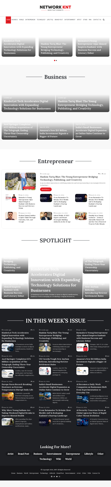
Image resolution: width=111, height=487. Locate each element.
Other (85, 20)
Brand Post (59, 20)
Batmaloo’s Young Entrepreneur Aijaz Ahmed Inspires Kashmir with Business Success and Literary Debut (92, 46)
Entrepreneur (30, 20)
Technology (41, 20)
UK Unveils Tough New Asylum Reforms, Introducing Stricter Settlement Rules (54, 362)
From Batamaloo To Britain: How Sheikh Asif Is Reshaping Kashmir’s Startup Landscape (61, 202)
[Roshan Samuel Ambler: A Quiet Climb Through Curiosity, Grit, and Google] (11, 216)
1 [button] (54, 60)
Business (15, 20)
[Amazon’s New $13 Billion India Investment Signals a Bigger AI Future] (55, 126)
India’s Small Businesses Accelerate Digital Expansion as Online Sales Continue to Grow (54, 387)
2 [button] (56, 60)
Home (8, 20)
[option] (18, 41)
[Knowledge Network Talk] (55, 8)
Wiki (90, 20)
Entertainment (69, 20)
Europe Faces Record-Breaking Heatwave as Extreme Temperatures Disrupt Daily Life (17, 387)
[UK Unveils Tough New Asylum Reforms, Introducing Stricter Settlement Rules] (45, 371)
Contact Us (97, 20)
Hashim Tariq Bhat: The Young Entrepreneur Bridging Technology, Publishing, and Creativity (80, 105)
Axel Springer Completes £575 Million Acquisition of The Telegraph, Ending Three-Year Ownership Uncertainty (18, 130)
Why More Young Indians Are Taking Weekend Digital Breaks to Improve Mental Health (18, 413)
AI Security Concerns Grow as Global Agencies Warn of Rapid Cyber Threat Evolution (91, 413)
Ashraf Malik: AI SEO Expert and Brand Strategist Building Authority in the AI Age (62, 219)
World (21, 20)
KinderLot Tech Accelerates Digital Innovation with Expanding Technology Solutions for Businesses (18, 46)
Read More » (46, 189)
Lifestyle (50, 20)
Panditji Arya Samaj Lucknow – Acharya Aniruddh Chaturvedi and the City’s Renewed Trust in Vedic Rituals (97, 220)
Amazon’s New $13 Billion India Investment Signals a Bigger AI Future (54, 133)
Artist (79, 20)
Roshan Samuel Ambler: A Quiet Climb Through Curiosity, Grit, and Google (27, 219)
